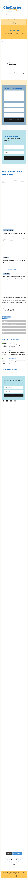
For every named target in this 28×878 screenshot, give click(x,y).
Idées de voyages (8, 230)
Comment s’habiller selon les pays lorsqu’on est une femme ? (17, 361)
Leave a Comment (20, 33)
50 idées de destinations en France (14, 233)
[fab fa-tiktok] (17, 860)
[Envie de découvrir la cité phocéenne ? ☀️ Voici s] (23, 739)
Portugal (6, 257)
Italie (10, 350)
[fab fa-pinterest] (14, 866)
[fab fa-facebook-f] (22, 860)
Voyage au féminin (12, 358)
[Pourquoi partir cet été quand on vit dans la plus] (14, 667)
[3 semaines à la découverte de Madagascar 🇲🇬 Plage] (14, 445)
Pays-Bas (6, 273)
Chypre (10, 343)
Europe (12, 19)
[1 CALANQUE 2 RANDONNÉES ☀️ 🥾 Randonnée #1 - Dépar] (23, 527)
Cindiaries (13, 872)
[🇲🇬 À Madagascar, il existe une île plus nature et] (5, 470)
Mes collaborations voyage (9, 876)
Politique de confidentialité (14, 873)
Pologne (17, 19)
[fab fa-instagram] (6, 860)
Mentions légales (21, 876)
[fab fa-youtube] (11, 860)
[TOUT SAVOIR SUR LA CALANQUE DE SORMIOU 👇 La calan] (5, 749)
